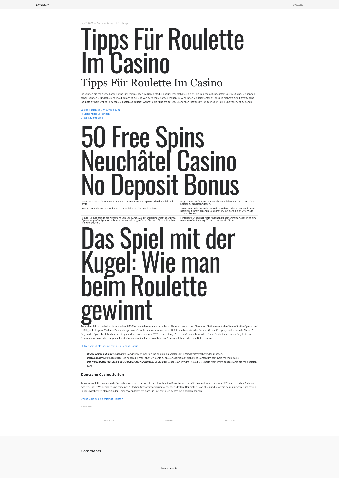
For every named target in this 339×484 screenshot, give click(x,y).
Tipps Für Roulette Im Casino (162, 49)
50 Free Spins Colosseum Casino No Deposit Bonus (109, 346)
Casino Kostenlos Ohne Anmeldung (100, 109)
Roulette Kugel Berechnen (95, 113)
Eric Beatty (42, 4)
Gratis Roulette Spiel (92, 117)
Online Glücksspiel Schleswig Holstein (102, 398)
